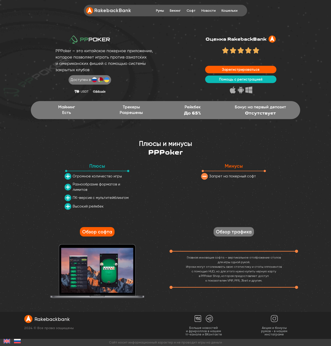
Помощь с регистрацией (240, 79)
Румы (160, 10)
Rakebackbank (52, 319)
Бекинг (175, 10)
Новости (208, 10)
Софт (191, 10)
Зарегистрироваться (240, 69)
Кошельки (229, 10)
